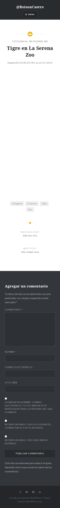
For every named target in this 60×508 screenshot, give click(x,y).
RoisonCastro (25, 63)
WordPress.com (34, 501)
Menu (31, 14)
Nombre (10, 352)
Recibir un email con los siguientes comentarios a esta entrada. (28, 426)
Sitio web (11, 382)
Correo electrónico (19, 367)
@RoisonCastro (30, 6)
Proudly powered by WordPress (25, 497)
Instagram (36, 41)
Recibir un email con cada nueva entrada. (26, 442)
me (46, 41)
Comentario (14, 309)
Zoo (30, 209)
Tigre (44, 203)
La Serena (32, 203)
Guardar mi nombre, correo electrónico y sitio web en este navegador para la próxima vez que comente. (28, 407)
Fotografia (20, 41)
